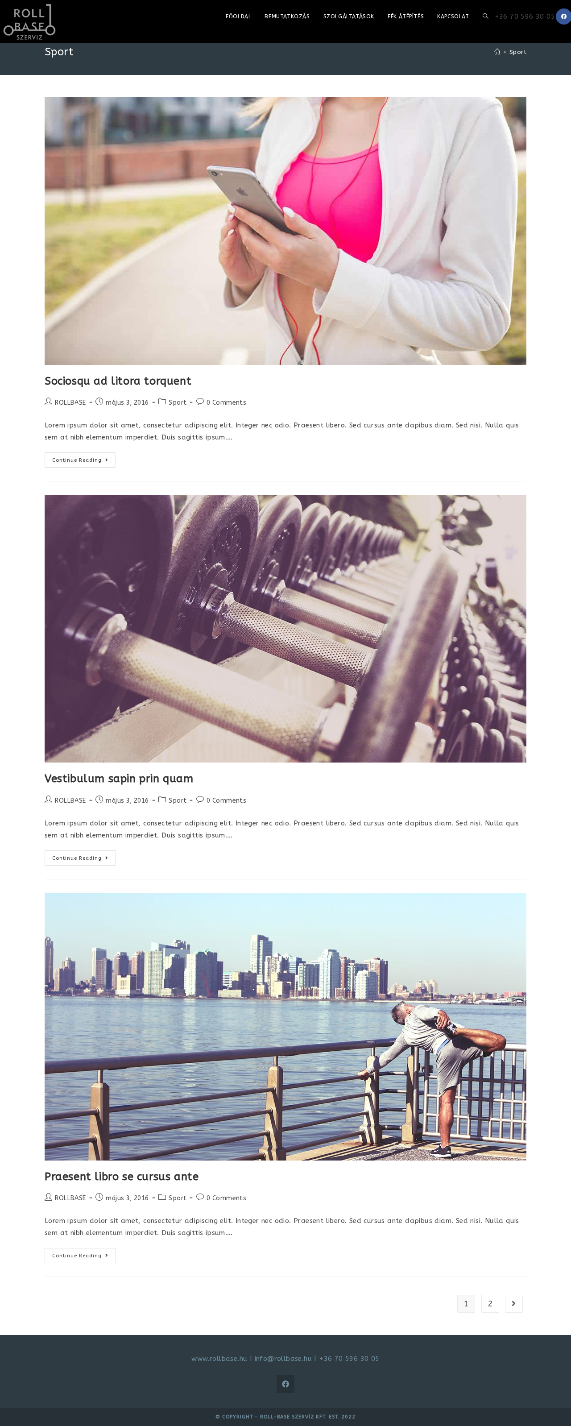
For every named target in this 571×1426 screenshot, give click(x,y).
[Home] (497, 52)
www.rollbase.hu (219, 1359)
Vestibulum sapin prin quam (119, 778)
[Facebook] (285, 1384)
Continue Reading (84, 462)
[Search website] (485, 16)
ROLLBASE (70, 402)
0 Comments (226, 402)
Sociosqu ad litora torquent (118, 381)
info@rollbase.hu (283, 1359)
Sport (177, 402)
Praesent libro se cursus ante (122, 1176)
